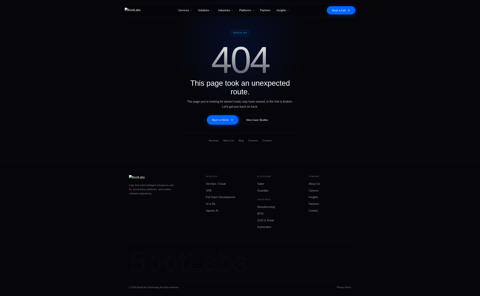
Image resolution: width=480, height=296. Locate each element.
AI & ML (211, 203)
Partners (265, 10)
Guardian (262, 190)
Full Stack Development (220, 197)
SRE (209, 190)
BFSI (260, 213)
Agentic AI (212, 210)
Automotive (264, 226)
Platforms (245, 10)
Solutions (203, 10)
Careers (253, 140)
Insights (281, 10)
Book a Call (339, 10)
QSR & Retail (265, 220)
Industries (224, 10)
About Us (228, 140)
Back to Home (220, 119)
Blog (241, 140)
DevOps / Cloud (216, 183)
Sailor (260, 183)
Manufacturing (266, 206)
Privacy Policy (344, 287)
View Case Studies (257, 119)
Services (183, 10)
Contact (267, 140)
